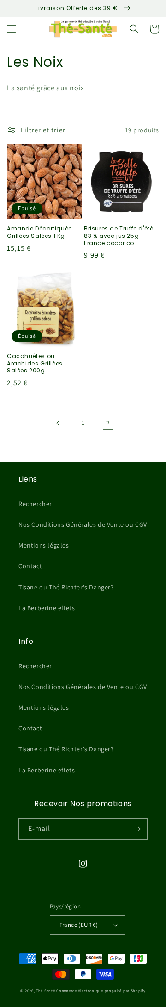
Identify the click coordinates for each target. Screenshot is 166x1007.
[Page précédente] (58, 423)
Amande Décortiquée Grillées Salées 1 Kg (39, 232)
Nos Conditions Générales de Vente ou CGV (82, 524)
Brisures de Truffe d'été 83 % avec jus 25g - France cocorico (118, 236)
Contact (30, 566)
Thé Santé (45, 990)
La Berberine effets (46, 608)
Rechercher (35, 504)
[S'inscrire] (137, 829)
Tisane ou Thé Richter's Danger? (66, 587)
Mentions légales (43, 545)
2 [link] (108, 422)
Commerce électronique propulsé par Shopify (100, 990)
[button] (11, 29)
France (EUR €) (78, 925)
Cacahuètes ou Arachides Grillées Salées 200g (35, 363)
